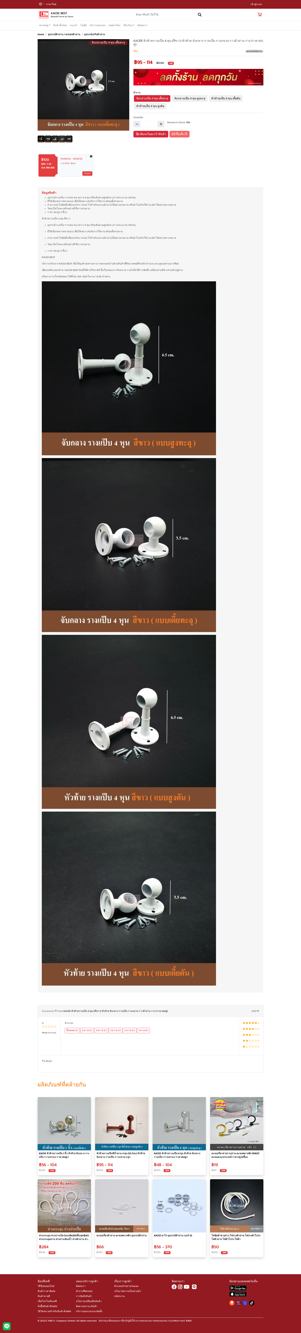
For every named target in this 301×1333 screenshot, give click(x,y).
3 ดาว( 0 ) (115, 1030)
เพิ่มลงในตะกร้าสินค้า (152, 134)
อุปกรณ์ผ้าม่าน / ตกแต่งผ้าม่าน (64, 34)
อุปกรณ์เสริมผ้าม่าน (94, 34)
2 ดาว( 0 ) (129, 1030)
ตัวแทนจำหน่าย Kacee (126, 1286)
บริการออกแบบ (98, 25)
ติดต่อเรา (142, 25)
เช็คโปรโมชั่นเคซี (47, 1301)
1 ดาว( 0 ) (143, 1030)
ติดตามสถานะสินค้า (86, 1306)
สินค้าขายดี (44, 1296)
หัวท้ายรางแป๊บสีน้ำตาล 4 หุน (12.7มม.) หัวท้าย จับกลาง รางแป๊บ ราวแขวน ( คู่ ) (121, 1155)
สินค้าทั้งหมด (60, 25)
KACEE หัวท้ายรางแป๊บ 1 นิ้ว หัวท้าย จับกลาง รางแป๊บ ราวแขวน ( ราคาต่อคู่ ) (64, 1155)
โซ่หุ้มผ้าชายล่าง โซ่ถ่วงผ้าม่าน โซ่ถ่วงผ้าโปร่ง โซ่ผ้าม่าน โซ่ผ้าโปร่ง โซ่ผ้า (235, 1237)
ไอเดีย (83, 25)
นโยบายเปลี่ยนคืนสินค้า (89, 1301)
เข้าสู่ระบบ (256, 4)
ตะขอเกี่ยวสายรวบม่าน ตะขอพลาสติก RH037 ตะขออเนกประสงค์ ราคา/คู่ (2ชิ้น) (235, 1155)
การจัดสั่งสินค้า (84, 1296)
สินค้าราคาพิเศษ (46, 1291)
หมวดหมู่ (43, 25)
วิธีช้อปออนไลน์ (46, 1286)
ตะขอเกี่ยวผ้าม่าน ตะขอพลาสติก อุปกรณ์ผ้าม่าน (122, 1235)
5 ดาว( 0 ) (87, 1030)
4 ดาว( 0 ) (101, 1030)
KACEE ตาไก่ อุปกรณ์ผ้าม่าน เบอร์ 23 (173, 1235)
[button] (42, 4)
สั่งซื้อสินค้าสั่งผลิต (47, 1306)
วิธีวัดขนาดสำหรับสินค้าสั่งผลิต (54, 1311)
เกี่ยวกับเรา (129, 25)
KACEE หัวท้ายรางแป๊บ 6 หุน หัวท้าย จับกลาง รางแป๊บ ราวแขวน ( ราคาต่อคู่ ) (177, 1155)
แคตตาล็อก (114, 25)
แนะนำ (74, 25)
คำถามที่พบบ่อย (84, 1291)
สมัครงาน (119, 1296)
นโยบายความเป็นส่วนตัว (127, 1291)
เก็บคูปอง (87, 173)
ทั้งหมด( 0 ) (72, 1030)
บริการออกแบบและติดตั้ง (89, 1311)
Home (41, 34)
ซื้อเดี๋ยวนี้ (181, 134)
